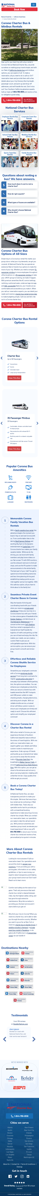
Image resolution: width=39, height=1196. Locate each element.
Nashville (10, 1160)
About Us (6, 1164)
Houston (10, 1146)
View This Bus (14, 378)
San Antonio (29, 1141)
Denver (10, 1144)
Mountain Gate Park (23, 759)
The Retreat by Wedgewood (19, 622)
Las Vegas (10, 1152)
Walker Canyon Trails (27, 762)
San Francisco (29, 1146)
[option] (20, 356)
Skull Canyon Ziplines (22, 541)
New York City (29, 1130)
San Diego (29, 1144)
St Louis (29, 1152)
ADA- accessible (10, 286)
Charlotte (10, 1135)
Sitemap (19, 1167)
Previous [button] (1, 358)
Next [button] (37, 358)
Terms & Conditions (28, 1164)
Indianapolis (10, 1149)
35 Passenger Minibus (18, 418)
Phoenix (29, 1138)
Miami (10, 1157)
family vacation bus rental (24, 530)
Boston (10, 1133)
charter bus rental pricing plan (26, 294)
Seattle (29, 1149)
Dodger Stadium (16, 619)
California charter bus (17, 70)
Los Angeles (10, 1154)
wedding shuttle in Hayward (18, 927)
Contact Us (15, 1164)
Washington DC (29, 1157)
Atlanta (10, 1127)
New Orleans (29, 1127)
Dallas (10, 1141)
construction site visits (24, 679)
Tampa (29, 1154)
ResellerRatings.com (20, 1024)
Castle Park (26, 546)
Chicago (10, 1138)
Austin (10, 1130)
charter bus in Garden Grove (25, 925)
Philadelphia (29, 1135)
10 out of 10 (19, 1186)
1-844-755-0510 (13, 100)
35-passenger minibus (24, 275)
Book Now (19, 9)
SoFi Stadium (30, 624)
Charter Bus (13, 355)
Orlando (29, 1133)
